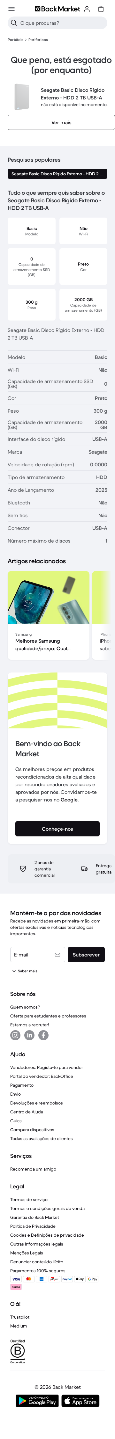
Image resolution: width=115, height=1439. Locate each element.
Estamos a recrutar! (29, 1025)
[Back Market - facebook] (43, 1035)
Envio (15, 1094)
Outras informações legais (36, 1244)
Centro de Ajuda (26, 1112)
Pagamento (22, 1085)
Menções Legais (26, 1253)
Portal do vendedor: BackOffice (41, 1076)
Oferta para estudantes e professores (48, 1016)
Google (69, 799)
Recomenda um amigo (33, 1169)
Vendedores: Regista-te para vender (46, 1067)
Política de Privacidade (33, 1226)
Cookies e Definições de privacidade (47, 1235)
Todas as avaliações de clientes (41, 1138)
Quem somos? (25, 1007)
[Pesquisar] (14, 23)
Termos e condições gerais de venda (47, 1208)
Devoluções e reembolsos (36, 1103)
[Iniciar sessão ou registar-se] (86, 9)
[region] (57, 616)
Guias (16, 1121)
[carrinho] (101, 9)
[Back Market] (57, 8)
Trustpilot (19, 1317)
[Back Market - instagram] (15, 1035)
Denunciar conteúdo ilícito (36, 1262)
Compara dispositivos (32, 1129)
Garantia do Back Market (34, 1217)
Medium (18, 1326)
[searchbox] (62, 23)
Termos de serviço (29, 1199)
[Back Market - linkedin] (29, 1035)
